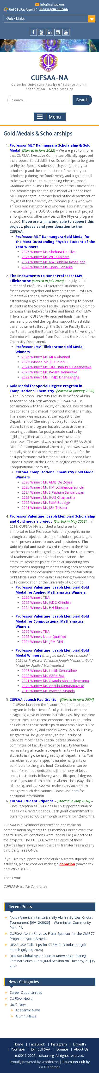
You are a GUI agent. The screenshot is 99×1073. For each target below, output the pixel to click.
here (75, 791)
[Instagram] (57, 32)
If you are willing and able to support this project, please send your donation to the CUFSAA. (52, 226)
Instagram (59, 1044)
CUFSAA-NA (49, 78)
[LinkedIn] (49, 32)
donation (67, 864)
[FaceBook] (33, 32)
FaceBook (37, 1044)
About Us (81, 1049)
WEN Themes (49, 1067)
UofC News (18, 1004)
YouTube (18, 1049)
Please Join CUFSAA (53, 9)
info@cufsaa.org (52, 4)
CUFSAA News (21, 998)
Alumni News (26, 1016)
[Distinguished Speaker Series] (65, 32)
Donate (62, 1049)
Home (18, 1044)
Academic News (28, 1010)
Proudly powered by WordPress (34, 1061)
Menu (55, 117)
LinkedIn (79, 1044)
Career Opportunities (26, 992)
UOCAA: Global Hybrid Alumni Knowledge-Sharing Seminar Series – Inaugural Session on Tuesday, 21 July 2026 (52, 960)
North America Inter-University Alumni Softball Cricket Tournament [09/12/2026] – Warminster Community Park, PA (51, 922)
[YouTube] (41, 32)
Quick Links (15, 18)
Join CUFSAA (40, 1049)
